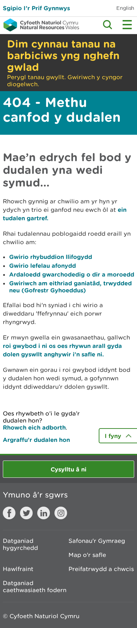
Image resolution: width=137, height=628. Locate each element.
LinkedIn (43, 513)
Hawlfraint (18, 568)
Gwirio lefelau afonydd (42, 265)
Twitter (26, 513)
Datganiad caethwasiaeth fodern (34, 586)
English (125, 8)
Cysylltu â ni (68, 469)
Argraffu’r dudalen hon (36, 439)
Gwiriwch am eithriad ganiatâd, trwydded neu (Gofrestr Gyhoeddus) (70, 286)
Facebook (9, 513)
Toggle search (107, 24)
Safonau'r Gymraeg (96, 540)
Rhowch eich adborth (34, 427)
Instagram (60, 513)
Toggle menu (127, 24)
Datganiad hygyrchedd (20, 544)
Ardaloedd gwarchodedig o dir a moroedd (71, 274)
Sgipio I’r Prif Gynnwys (36, 8)
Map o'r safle (87, 554)
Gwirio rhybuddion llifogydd (50, 256)
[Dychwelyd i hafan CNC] (39, 25)
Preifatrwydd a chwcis (101, 568)
